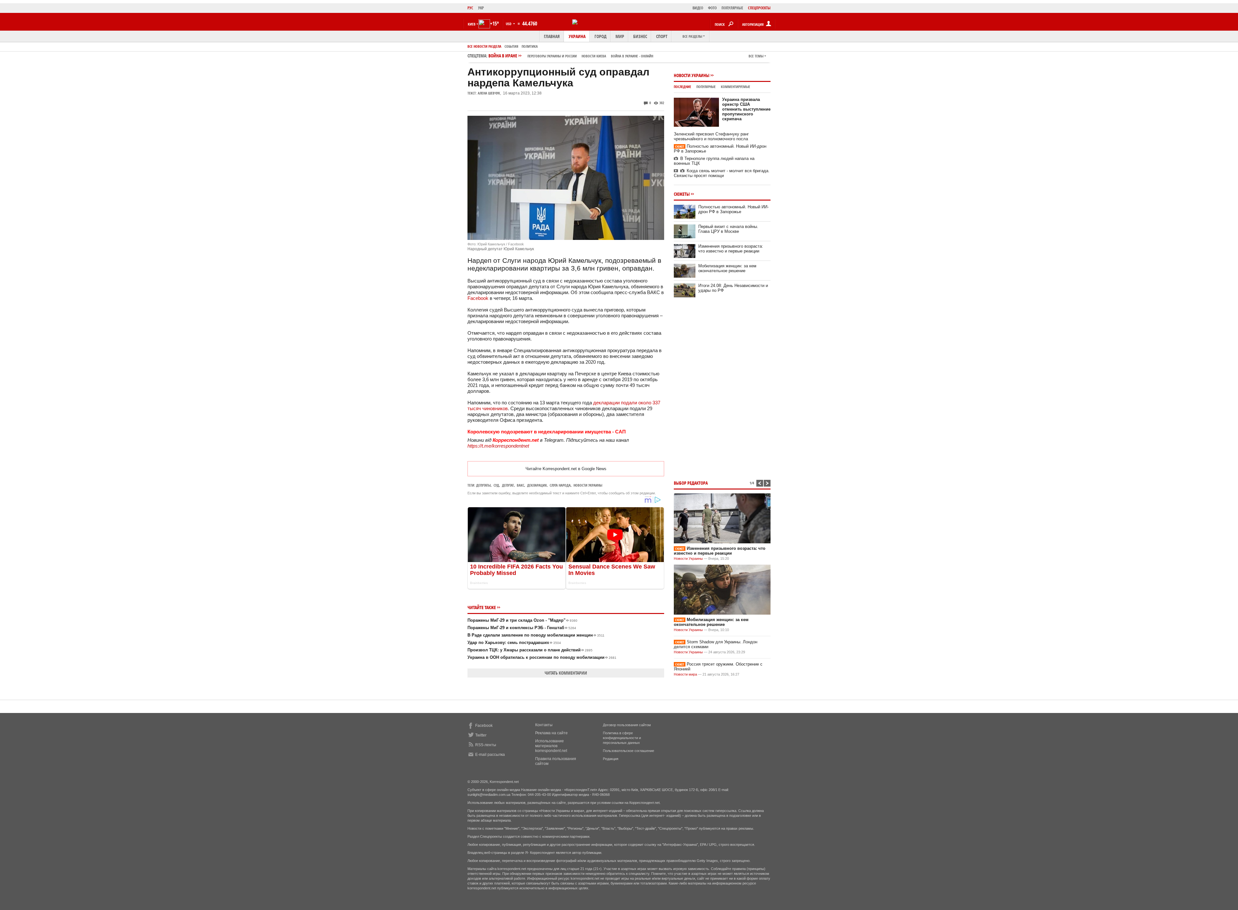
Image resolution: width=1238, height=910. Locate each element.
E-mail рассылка (490, 754)
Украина (577, 36)
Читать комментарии (566, 673)
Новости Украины (691, 75)
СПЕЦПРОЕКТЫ (759, 8)
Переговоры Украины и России (552, 56)
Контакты (544, 725)
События (511, 46)
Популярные (706, 86)
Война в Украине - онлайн (632, 56)
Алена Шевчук (489, 93)
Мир (619, 36)
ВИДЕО (698, 8)
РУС (470, 8)
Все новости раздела (484, 46)
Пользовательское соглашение (628, 751)
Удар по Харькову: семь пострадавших (514, 642)
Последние (682, 86)
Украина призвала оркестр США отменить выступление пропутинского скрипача (746, 109)
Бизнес (640, 36)
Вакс (520, 485)
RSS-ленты (485, 745)
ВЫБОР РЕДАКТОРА (691, 483)
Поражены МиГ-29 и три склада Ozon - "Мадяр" (522, 620)
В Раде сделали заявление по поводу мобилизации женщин (535, 635)
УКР (481, 8)
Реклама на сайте (551, 733)
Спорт (661, 36)
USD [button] (509, 23)
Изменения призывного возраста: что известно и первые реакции (730, 248)
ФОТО (712, 8)
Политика (530, 46)
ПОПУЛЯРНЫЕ (732, 8)
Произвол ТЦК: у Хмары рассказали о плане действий (530, 650)
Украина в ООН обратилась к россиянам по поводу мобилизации (541, 657)
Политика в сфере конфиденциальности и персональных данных (622, 738)
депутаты (483, 485)
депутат (508, 485)
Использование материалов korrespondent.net (551, 746)
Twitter (480, 735)
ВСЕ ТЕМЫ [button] (756, 56)
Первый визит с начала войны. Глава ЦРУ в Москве (728, 229)
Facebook (477, 298)
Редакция (610, 759)
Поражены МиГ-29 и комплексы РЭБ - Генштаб (521, 627)
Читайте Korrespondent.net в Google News (566, 468)
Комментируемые (735, 86)
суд (496, 485)
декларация (537, 485)
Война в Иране (570, 56)
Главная (552, 36)
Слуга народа (560, 485)
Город (600, 36)
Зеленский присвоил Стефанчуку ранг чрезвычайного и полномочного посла (711, 136)
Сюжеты (682, 194)
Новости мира (685, 674)
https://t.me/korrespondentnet (498, 446)
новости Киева (594, 56)
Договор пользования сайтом (627, 725)
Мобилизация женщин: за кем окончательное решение (727, 268)
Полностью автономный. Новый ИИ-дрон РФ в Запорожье (733, 209)
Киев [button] (472, 24)
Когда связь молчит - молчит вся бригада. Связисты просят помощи (722, 173)
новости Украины (588, 485)
